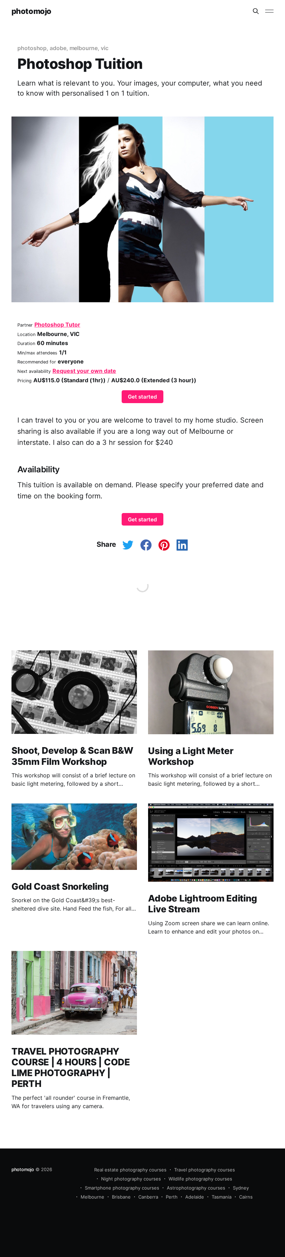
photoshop (32, 48)
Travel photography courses (204, 1169)
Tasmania (221, 1197)
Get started (142, 396)
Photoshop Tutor (57, 324)
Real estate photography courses (130, 1169)
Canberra (148, 1197)
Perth (172, 1197)
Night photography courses (131, 1179)
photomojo (31, 11)
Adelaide (194, 1197)
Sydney (241, 1188)
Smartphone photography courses (122, 1188)
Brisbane (121, 1197)
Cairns (246, 1197)
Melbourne (92, 1197)
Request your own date (84, 370)
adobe (58, 48)
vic (104, 48)
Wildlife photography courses (200, 1179)
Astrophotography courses (196, 1188)
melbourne (84, 48)
